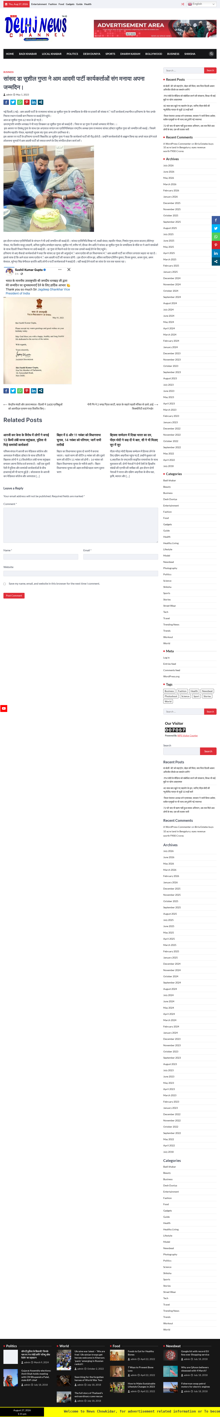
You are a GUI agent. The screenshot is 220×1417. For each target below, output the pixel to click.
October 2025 (170, 215)
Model (166, 555)
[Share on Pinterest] (27, 102)
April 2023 (169, 403)
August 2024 (170, 303)
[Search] (211, 53)
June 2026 (168, 171)
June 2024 (168, 315)
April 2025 (169, 253)
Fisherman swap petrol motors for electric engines (195, 1385)
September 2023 (172, 372)
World (166, 643)
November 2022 (172, 434)
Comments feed (171, 670)
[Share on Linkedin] (33, 102)
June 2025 (168, 240)
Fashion (52, 4)
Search (167, 745)
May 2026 (168, 177)
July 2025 (168, 234)
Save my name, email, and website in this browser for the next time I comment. (54, 583)
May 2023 (168, 397)
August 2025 (170, 228)
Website (8, 567)
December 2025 (171, 203)
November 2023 (172, 359)
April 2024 (169, 328)
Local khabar (52, 53)
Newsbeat (168, 561)
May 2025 (168, 246)
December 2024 (171, 278)
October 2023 (170, 365)
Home (10, 53)
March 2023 (169, 409)
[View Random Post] (182, 4)
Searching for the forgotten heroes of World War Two (89, 1378)
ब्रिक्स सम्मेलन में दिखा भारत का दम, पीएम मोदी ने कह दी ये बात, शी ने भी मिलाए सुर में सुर (134, 440)
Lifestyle (167, 549)
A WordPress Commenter (177, 143)
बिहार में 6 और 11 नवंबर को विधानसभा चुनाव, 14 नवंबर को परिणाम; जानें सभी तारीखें (79, 440)
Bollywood (153, 53)
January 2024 (170, 347)
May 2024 (168, 321)
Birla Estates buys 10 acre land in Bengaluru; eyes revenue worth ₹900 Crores (188, 147)
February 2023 (171, 415)
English (197, 3)
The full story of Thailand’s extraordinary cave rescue (89, 1394)
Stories (167, 599)
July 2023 (168, 384)
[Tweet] (13, 102)
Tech (165, 611)
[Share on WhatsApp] (20, 102)
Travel (166, 618)
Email (87, 550)
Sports (110, 53)
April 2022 (169, 459)
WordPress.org (171, 676)
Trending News (171, 624)
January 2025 (170, 271)
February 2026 (171, 190)
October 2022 (170, 441)
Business (173, 53)
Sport (196, 696)
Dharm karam (130, 53)
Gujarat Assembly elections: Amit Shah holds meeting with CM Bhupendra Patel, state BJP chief (36, 1375)
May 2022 (168, 453)
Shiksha (189, 53)
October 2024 (170, 290)
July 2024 (168, 309)
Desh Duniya (91, 53)
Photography (170, 568)
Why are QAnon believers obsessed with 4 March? (195, 1369)
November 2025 (172, 209)
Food (61, 4)
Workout (168, 637)
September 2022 (172, 447)
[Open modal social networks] (40, 102)
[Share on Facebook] (6, 102)
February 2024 (171, 340)
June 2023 (168, 390)
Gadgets (70, 4)
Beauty (167, 486)
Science (167, 580)
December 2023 (171, 353)
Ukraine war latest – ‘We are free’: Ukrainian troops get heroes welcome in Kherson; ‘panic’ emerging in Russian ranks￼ (90, 1357)
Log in (166, 657)
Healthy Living (171, 543)
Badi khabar (28, 53)
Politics (72, 53)
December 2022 (171, 428)
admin (9, 94)
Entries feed (169, 663)
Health (87, 4)
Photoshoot (171, 696)
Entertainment (39, 4)
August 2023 (170, 378)
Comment (10, 503)
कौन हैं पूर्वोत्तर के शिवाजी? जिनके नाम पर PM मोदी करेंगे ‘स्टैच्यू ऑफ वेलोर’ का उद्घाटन (35, 1354)
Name (7, 550)
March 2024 (169, 334)
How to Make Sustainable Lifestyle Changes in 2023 (141, 1385)
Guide (79, 4)
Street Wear (169, 605)
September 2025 (172, 221)
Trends (166, 630)
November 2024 (172, 284)
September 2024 (172, 296)
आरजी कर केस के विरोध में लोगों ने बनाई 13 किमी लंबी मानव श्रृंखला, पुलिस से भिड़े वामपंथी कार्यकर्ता (26, 440)
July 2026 (168, 165)
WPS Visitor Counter (187, 735)
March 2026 (169, 184)
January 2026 (170, 196)
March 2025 (169, 259)
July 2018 (168, 466)
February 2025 (171, 265)
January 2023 (170, 422)
